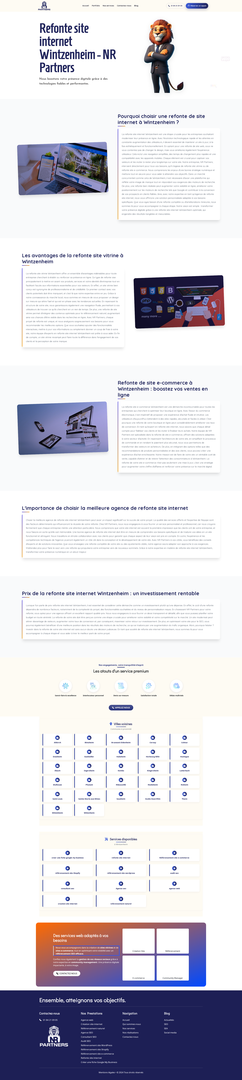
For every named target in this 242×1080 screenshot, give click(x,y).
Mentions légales (107, 1072)
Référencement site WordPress (96, 1045)
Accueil (85, 6)
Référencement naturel (93, 1028)
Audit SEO (86, 1041)
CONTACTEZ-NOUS (68, 973)
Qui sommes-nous (132, 1024)
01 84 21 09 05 (176, 6)
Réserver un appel (198, 6)
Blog (136, 6)
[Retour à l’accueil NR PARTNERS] (44, 5)
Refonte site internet (91, 1057)
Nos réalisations (131, 1032)
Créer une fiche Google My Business (99, 1062)
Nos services (108, 6)
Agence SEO (87, 1032)
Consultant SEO (88, 1036)
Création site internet (91, 1024)
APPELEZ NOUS (122, 707)
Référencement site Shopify (95, 1049)
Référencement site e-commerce (97, 1053)
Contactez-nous (124, 6)
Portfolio (96, 6)
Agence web (87, 1019)
